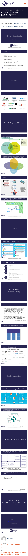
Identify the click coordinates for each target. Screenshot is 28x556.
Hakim (10, 538)
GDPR (21, 23)
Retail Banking (9, 26)
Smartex (16, 26)
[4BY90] (8, 3)
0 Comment (23, 26)
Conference (16, 23)
